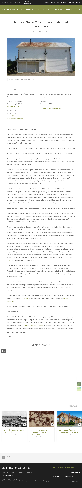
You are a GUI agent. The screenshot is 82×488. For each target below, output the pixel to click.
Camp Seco (24, 298)
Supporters (75, 472)
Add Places (71, 2)
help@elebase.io (7, 475)
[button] (3, 419)
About (47, 2)
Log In (78, 2)
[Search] (79, 9)
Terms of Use (69, 476)
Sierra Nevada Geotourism (17, 9)
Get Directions (12, 106)
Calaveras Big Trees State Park (33, 325)
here (8, 260)
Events (53, 2)
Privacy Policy (57, 476)
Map (58, 2)
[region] (41, 378)
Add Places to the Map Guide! (68, 468)
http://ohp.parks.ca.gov (15, 119)
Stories (63, 2)
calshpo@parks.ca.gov (14, 116)
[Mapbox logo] (73, 406)
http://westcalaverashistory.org (50, 108)
